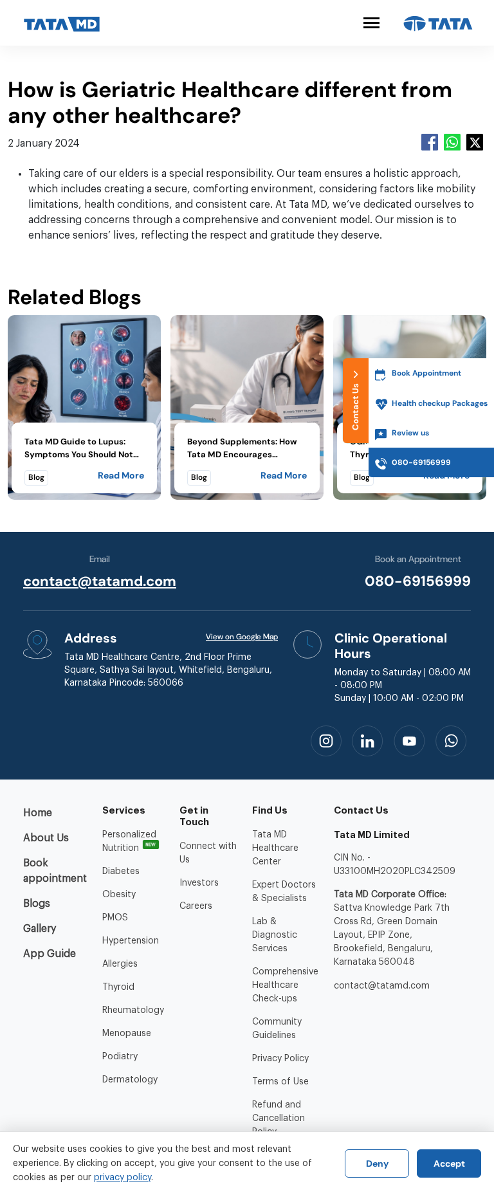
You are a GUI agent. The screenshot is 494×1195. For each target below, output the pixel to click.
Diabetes (121, 871)
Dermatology (130, 1079)
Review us (410, 433)
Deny (377, 1163)
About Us (46, 838)
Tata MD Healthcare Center (275, 848)
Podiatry (120, 1056)
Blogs (36, 904)
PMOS (115, 917)
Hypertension (130, 940)
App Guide (49, 954)
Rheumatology (133, 1010)
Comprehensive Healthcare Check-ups (285, 985)
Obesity (119, 894)
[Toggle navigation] (371, 23)
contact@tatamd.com (99, 581)
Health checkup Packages (440, 403)
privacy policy (122, 1177)
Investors (199, 883)
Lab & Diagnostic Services (274, 935)
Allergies (120, 964)
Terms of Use (280, 1081)
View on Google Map (242, 637)
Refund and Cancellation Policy (278, 1118)
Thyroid (118, 987)
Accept (449, 1163)
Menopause (126, 1033)
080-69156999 (418, 581)
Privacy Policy (280, 1058)
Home (37, 813)
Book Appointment (426, 373)
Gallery (39, 929)
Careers (195, 906)
